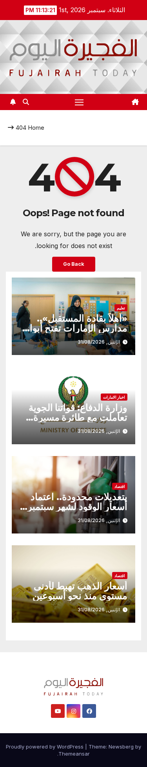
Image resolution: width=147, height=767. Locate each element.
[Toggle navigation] (79, 102)
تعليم (121, 307)
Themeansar (74, 753)
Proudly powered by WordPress (45, 746)
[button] (26, 102)
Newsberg (121, 746)
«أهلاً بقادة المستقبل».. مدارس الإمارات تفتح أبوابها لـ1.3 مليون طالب (73, 328)
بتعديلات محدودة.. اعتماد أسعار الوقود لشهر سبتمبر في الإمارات (77, 506)
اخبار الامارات (114, 397)
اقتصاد (119, 486)
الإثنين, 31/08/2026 (99, 342)
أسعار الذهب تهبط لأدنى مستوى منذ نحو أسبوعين (80, 590)
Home (36, 127)
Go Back (73, 264)
